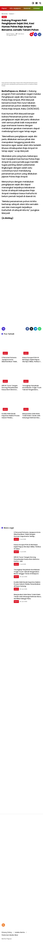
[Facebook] (27, 329)
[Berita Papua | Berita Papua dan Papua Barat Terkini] (16, 3)
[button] (33, 3)
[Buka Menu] (36, 3)
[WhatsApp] (39, 329)
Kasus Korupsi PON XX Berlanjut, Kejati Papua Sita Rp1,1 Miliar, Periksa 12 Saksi (31, 360)
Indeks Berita (20, 932)
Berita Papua (10, 33)
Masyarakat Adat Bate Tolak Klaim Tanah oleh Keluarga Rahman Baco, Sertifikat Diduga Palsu (31, 416)
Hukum (4, 17)
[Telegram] (35, 329)
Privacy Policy (7, 932)
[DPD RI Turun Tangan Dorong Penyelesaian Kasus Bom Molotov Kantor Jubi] (11, 374)
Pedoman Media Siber (10, 935)
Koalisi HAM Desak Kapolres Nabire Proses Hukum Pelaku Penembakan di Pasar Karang (11, 416)
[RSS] (3, 925)
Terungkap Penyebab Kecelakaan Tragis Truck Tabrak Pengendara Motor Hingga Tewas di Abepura (31, 388)
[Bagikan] (39, 34)
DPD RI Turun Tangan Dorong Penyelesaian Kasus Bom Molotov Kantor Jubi (10, 388)
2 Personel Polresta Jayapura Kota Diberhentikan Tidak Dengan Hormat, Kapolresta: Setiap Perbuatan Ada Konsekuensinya (9, 360)
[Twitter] (31, 329)
